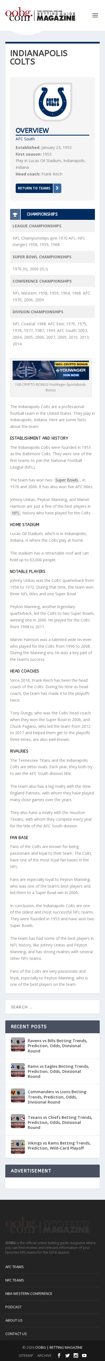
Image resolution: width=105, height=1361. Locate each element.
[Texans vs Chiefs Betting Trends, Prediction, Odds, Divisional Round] (18, 1121)
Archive (44, 1355)
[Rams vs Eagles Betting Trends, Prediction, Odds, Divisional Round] (18, 1070)
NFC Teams (14, 1280)
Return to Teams (34, 188)
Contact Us (16, 1333)
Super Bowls (66, 480)
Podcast (13, 1306)
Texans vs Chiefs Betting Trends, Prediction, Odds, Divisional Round (60, 1122)
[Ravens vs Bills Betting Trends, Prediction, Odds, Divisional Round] (18, 1044)
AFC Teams (14, 1266)
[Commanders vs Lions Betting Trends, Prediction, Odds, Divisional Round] (18, 1095)
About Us (14, 1320)
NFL (16, 513)
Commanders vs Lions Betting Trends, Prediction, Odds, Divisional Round (57, 1096)
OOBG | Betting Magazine (59, 1347)
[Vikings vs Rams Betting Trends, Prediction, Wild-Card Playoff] (18, 1147)
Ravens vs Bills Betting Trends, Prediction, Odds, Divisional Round (57, 1045)
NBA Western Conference (28, 1293)
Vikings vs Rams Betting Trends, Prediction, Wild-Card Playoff (59, 1145)
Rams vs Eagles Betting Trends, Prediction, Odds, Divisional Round (58, 1071)
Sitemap (26, 1355)
